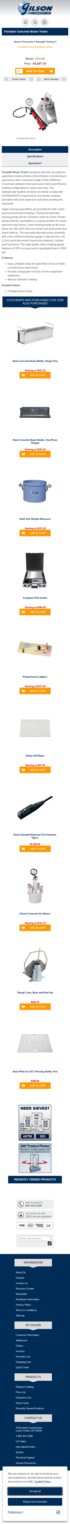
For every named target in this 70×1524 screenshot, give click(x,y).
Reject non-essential (35, 1501)
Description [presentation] (35, 149)
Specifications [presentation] (35, 156)
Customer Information (27, 1335)
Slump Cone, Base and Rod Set (35, 992)
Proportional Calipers (35, 676)
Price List (21, 1392)
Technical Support (25, 1457)
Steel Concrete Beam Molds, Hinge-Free (35, 361)
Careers (20, 1277)
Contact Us (22, 1283)
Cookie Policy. (43, 1481)
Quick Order (22, 1367)
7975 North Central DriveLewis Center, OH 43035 (29, 1429)
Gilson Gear (22, 1403)
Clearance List (23, 1397)
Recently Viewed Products (30, 1408)
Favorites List (23, 1356)
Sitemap (20, 1315)
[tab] (35, 149)
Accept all (35, 1491)
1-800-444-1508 (24, 1436)
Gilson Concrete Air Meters (35, 913)
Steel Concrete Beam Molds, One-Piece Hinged (35, 441)
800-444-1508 (33, 1205)
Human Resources (26, 1463)
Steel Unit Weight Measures (35, 518)
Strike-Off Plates (35, 755)
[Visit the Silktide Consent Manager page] (58, 1512)
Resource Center (25, 1288)
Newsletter (21, 1294)
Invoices (20, 1351)
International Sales (25, 1446)
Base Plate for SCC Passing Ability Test (35, 1071)
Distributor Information (27, 1299)
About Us (21, 1272)
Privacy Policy (23, 1304)
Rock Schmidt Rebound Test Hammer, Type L (35, 836)
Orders (19, 1345)
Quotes (20, 1452)
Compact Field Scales (35, 597)
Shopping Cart (23, 1362)
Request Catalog (25, 1386)
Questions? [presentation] (35, 163)
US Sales (21, 1441)
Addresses (21, 1340)
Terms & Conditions (26, 1310)
